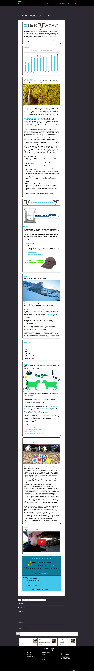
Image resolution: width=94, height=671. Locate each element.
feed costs (25, 599)
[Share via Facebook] (18, 607)
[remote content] (41, 308)
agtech (36, 599)
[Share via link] (27, 607)
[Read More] (65, 658)
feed (20, 599)
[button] (54, 3)
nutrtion (31, 599)
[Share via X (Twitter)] (21, 607)
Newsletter (20, 603)
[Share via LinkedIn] (24, 607)
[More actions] (64, 12)
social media (42, 599)
